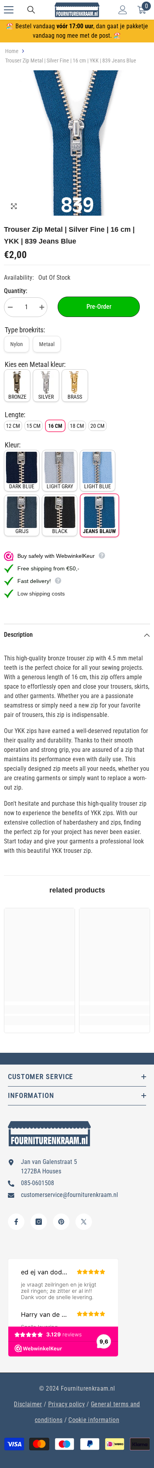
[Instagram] (38, 1221)
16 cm (55, 426)
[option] (77, 143)
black (60, 531)
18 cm (77, 426)
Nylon (16, 344)
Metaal (46, 344)
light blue (97, 486)
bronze (17, 397)
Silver (46, 397)
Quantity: (15, 291)
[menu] (8, 10)
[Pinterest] (61, 1221)
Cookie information (93, 1420)
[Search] (31, 10)
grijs (21, 531)
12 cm (13, 426)
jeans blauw (99, 531)
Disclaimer (28, 1404)
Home (12, 51)
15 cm (33, 426)
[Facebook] (16, 1221)
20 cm (97, 426)
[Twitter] (83, 1221)
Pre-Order (98, 306)
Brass (75, 397)
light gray (60, 486)
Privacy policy (66, 1404)
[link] (39, 1009)
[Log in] (122, 9)
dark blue (21, 486)
